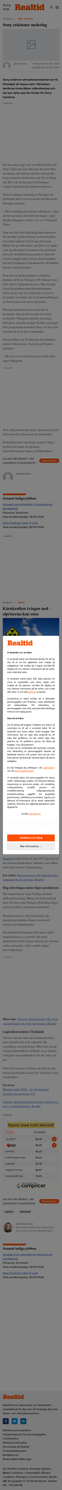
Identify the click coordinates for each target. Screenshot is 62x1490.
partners (32, 692)
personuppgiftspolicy (24, 771)
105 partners (35, 814)
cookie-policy (49, 768)
